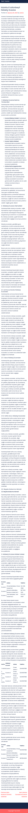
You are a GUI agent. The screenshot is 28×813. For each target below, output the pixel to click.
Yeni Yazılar (5, 1)
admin (22, 13)
